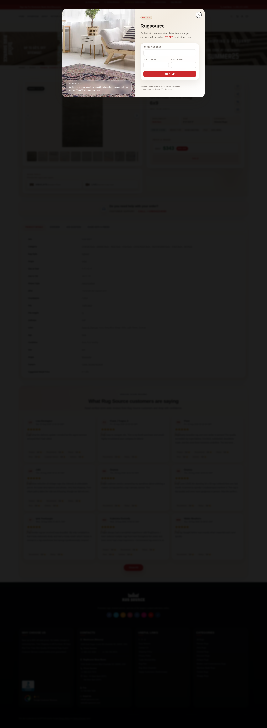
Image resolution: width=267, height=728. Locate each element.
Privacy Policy (145, 89)
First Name (150, 59)
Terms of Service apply (163, 89)
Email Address (152, 47)
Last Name (177, 59)
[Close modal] (199, 15)
